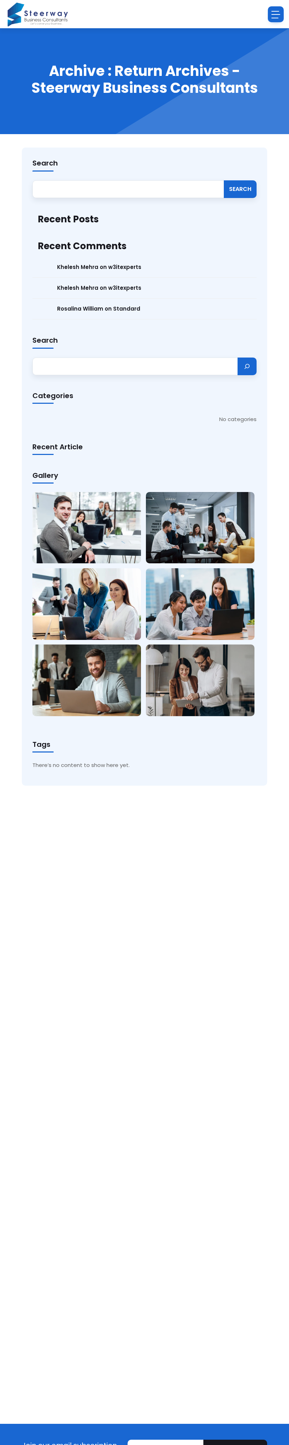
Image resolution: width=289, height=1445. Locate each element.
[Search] (247, 366)
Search (45, 163)
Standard (126, 308)
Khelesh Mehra (77, 267)
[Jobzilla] (37, 14)
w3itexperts (124, 267)
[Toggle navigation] (276, 14)
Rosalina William (80, 308)
